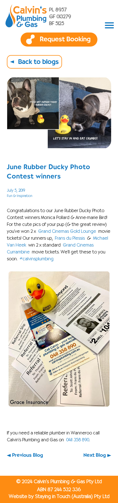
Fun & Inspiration (19, 196)
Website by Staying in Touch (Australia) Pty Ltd (59, 496)
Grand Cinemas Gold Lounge (67, 232)
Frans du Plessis (70, 238)
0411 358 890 (77, 440)
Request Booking (65, 39)
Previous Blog (27, 455)
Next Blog (94, 455)
